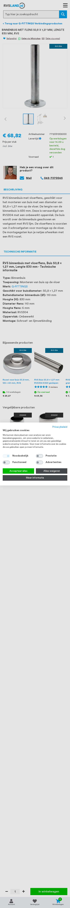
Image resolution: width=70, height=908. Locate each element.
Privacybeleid (59, 427)
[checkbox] (39, 456)
